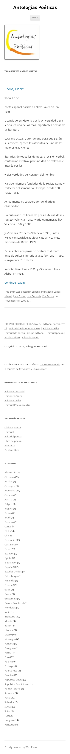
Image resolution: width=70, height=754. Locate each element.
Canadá (8, 526)
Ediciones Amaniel (30, 328)
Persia (7, 652)
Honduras (10, 607)
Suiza (7, 711)
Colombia (9, 540)
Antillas (8, 481)
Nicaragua (10, 639)
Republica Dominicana (16, 684)
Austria (8, 499)
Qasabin (9, 675)
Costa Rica (10, 544)
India (7, 612)
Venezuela (10, 724)
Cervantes (24, 369)
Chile (7, 531)
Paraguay (9, 648)
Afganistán (10, 472)
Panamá (9, 643)
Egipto (8, 558)
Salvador (9, 702)
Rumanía (9, 693)
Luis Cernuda (34, 296)
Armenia (9, 495)
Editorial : (14, 328)
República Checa (13, 679)
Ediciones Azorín (13, 396)
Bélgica (8, 504)
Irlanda (8, 621)
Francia (8, 585)
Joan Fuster (19, 296)
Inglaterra (9, 616)
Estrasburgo (11, 576)
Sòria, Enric (14, 89)
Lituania (8, 630)
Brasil (7, 517)
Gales (7, 589)
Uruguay (9, 720)
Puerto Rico (10, 670)
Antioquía (9, 486)
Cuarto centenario (50, 364)
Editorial (9, 432)
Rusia (7, 697)
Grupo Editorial (35, 333)
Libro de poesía (30, 337)
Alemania (9, 477)
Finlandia (9, 580)
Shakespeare (40, 369)
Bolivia (8, 513)
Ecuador (9, 553)
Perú (7, 657)
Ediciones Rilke (12, 400)
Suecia (8, 706)
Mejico (8, 634)
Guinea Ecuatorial (14, 603)
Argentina (9, 490)
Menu (35, 17)
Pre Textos (48, 296)
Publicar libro (11, 450)
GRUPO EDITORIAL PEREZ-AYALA (22, 324)
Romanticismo (12, 688)
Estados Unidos (13, 571)
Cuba (7, 549)
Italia (7, 625)
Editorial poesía (54, 333)
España (36, 291)
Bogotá (8, 508)
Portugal (9, 666)
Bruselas (9, 522)
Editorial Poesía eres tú (17, 405)
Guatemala (10, 598)
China (7, 535)
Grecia (7, 594)
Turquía (8, 715)
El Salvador (10, 562)
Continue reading (17, 282)
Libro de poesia (12, 441)
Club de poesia (12, 427)
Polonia (8, 661)
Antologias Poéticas (35, 7)
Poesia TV (9, 445)
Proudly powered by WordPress (20, 747)
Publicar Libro (12, 337)
